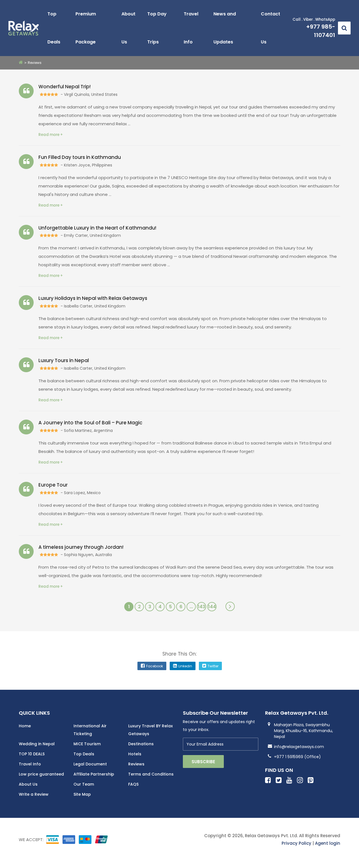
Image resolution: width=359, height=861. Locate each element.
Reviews (136, 764)
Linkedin (185, 666)
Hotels (134, 754)
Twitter (213, 666)
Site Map (82, 794)
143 (201, 606)
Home (25, 726)
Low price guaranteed (41, 774)
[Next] (230, 606)
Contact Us (270, 28)
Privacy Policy (296, 843)
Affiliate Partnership (93, 774)
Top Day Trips (157, 28)
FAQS (133, 784)
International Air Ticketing (90, 730)
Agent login (327, 843)
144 (212, 606)
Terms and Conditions (151, 774)
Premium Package (85, 28)
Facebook (154, 666)
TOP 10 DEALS (32, 754)
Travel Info (191, 28)
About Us (128, 28)
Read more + (50, 134)
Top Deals (53, 28)
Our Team (83, 784)
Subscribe (203, 762)
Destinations (141, 744)
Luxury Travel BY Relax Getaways (150, 730)
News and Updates (224, 28)
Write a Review (34, 794)
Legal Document (90, 764)
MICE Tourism (87, 744)
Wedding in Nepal (37, 744)
